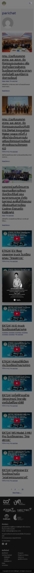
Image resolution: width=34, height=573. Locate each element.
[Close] (31, 3)
